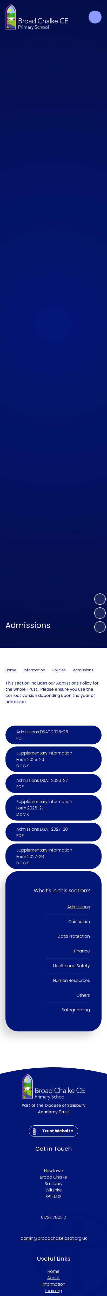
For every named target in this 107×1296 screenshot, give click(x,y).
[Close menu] (95, 17)
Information (34, 670)
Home (10, 670)
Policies (59, 670)
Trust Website (57, 1131)
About (53, 1278)
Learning (53, 1291)
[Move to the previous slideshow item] (100, 613)
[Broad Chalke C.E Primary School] (36, 17)
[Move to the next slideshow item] (100, 599)
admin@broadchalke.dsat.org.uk (54, 1238)
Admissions (83, 670)
